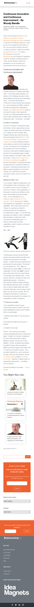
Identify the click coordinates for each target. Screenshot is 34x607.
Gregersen (6, 199)
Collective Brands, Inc (11, 52)
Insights (17, 28)
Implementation (22, 26)
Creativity (5, 28)
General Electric (20, 110)
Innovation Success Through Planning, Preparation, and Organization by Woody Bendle (15, 438)
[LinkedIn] (19, 605)
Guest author (6, 26)
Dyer (22, 196)
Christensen (17, 199)
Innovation (5, 29)
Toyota (11, 110)
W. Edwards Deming (9, 357)
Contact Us (6, 574)
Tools (16, 26)
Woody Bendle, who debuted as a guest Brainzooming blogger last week (15, 38)
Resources (6, 558)
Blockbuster (7, 56)
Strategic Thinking (23, 28)
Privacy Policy (7, 571)
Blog (4, 561)
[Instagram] (23, 605)
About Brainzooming (9, 549)
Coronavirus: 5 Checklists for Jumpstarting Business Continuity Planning (15, 415)
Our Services (6, 555)
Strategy (12, 26)
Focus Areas (6, 552)
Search (27, 456)
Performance (11, 28)
